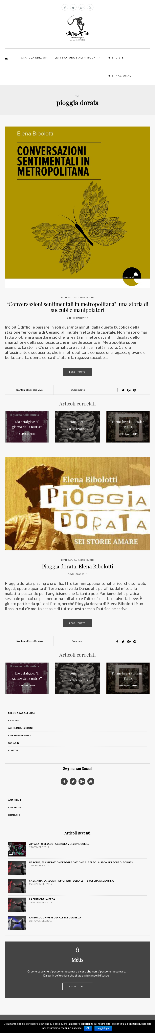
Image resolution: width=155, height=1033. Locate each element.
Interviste (115, 57)
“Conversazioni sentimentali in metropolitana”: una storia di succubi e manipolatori (77, 306)
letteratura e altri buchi (77, 297)
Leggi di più (103, 1028)
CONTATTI (14, 814)
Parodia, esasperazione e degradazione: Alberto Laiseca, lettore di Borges (81, 862)
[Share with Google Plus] (128, 390)
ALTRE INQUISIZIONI (20, 727)
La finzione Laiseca (42, 899)
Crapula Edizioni (35, 57)
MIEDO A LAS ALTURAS (21, 712)
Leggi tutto (77, 372)
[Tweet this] (123, 390)
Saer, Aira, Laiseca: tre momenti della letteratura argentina (71, 880)
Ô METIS (13, 750)
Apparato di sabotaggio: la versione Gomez (59, 843)
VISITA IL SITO (78, 986)
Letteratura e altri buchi (76, 57)
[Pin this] (134, 390)
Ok (87, 1028)
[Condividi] (117, 390)
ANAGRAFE (15, 799)
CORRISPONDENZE (19, 735)
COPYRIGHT (15, 807)
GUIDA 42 (13, 742)
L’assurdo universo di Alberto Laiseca (55, 917)
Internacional (119, 75)
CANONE (13, 720)
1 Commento (77, 389)
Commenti (77, 641)
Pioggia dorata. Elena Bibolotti (77, 566)
